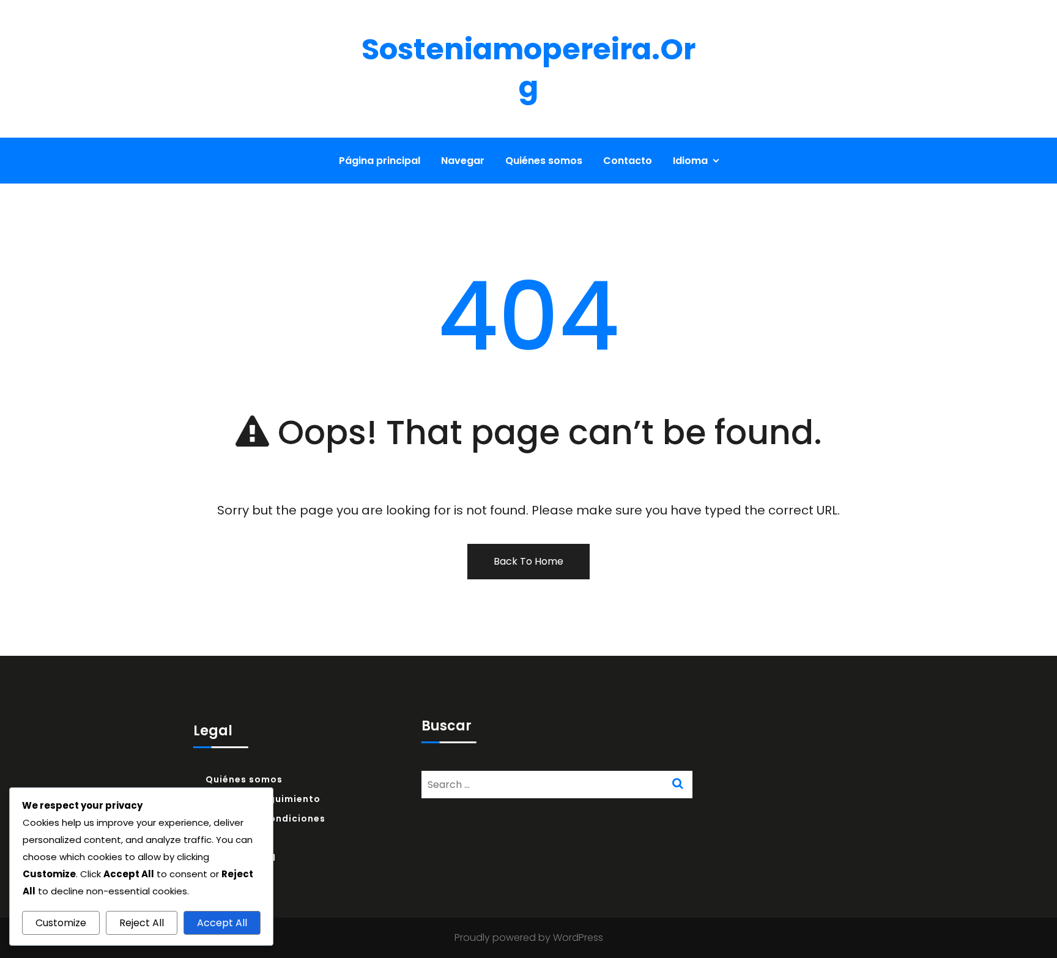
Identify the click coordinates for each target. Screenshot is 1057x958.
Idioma (690, 161)
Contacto (627, 161)
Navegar (462, 161)
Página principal (379, 161)
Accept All (222, 923)
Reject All (141, 923)
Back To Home (528, 561)
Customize (60, 923)
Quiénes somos (543, 161)
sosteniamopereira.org (528, 68)
